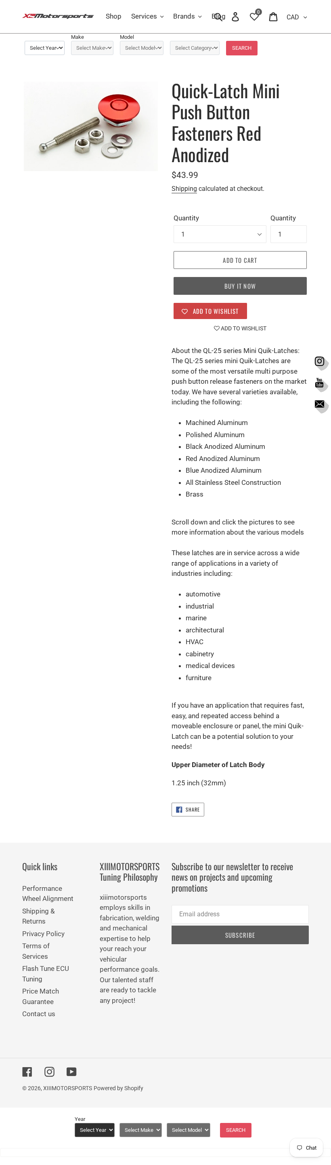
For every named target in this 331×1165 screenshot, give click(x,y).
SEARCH (241, 48)
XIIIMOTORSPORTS (67, 1088)
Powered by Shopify (118, 1088)
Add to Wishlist (243, 328)
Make (77, 37)
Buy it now (240, 285)
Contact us (38, 1014)
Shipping (184, 188)
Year (80, 1119)
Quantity (186, 218)
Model (127, 37)
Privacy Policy (43, 934)
